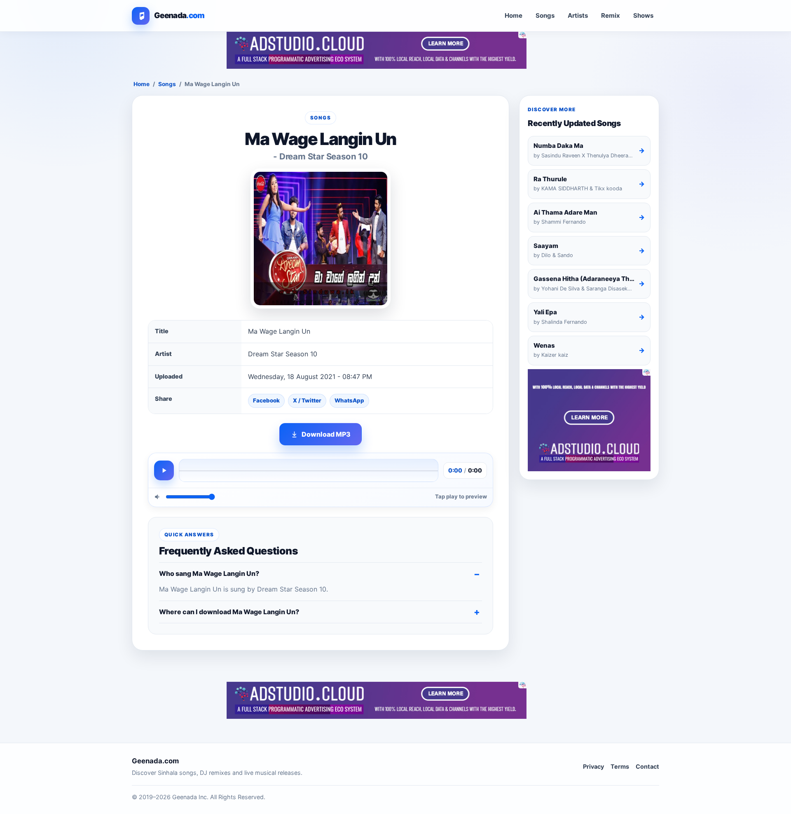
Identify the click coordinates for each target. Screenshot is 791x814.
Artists (578, 15)
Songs (545, 15)
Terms (620, 766)
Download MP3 (326, 434)
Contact (647, 766)
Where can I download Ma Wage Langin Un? (229, 612)
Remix (610, 15)
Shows (643, 15)
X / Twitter (307, 400)
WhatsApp (349, 400)
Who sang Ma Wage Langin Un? (209, 573)
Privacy (593, 766)
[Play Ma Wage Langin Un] (164, 470)
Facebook (266, 400)
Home (513, 15)
